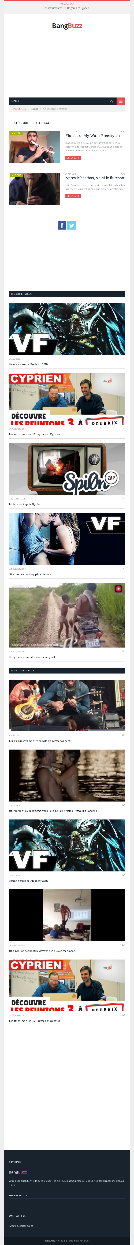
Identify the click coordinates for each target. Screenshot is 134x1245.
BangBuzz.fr (50, 1240)
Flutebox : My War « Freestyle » (92, 135)
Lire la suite (73, 157)
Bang (67, 25)
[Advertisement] (71, 67)
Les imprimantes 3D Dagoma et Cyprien (66, 8)
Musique (16, 132)
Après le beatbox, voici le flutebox (94, 177)
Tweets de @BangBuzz (21, 1225)
